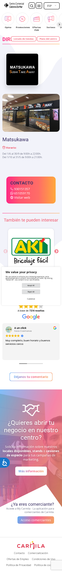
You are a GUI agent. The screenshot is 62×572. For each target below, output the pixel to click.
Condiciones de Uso (43, 559)
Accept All (31, 285)
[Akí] (31, 251)
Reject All (31, 292)
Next (56, 251)
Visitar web (22, 197)
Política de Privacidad (18, 565)
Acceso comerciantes (36, 520)
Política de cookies (45, 565)
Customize (31, 299)
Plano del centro (48, 38)
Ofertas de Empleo (18, 559)
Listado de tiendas (24, 38)
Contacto (19, 553)
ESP (49, 6)
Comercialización (38, 553)
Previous (5, 251)
